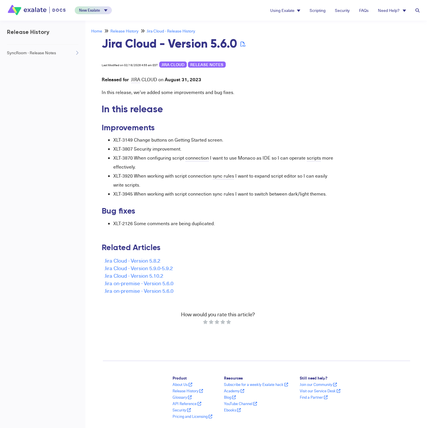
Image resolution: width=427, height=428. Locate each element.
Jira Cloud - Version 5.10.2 (134, 275)
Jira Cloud (173, 64)
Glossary (180, 397)
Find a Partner (312, 397)
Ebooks (230, 410)
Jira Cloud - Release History (171, 31)
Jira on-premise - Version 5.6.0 (139, 283)
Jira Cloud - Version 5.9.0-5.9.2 (139, 268)
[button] (93, 10)
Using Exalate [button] (282, 10)
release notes (206, 64)
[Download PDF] (243, 44)
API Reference (185, 403)
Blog (228, 397)
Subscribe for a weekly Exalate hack (254, 384)
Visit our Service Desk (318, 390)
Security (342, 10)
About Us (181, 384)
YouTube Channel (238, 403)
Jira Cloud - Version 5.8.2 (132, 260)
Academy (232, 390)
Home (96, 31)
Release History (124, 31)
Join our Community (316, 384)
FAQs (364, 10)
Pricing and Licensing (191, 416)
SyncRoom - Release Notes (31, 52)
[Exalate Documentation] (37, 10)
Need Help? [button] (389, 10)
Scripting (318, 10)
